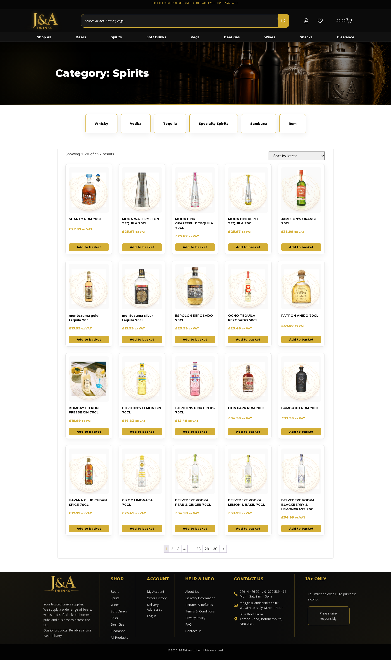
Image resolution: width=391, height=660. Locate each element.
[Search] (283, 21)
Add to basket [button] (89, 247)
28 (198, 549)
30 (215, 549)
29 (207, 549)
